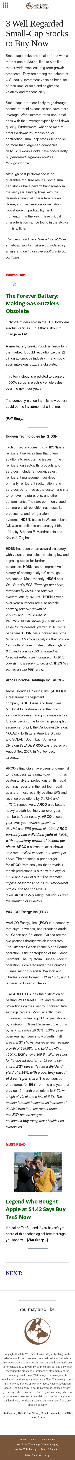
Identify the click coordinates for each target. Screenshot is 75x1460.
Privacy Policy (48, 1439)
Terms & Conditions (51, 1449)
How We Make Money (25, 1449)
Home (23, 1439)
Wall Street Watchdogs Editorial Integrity (37, 1444)
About (33, 1439)
